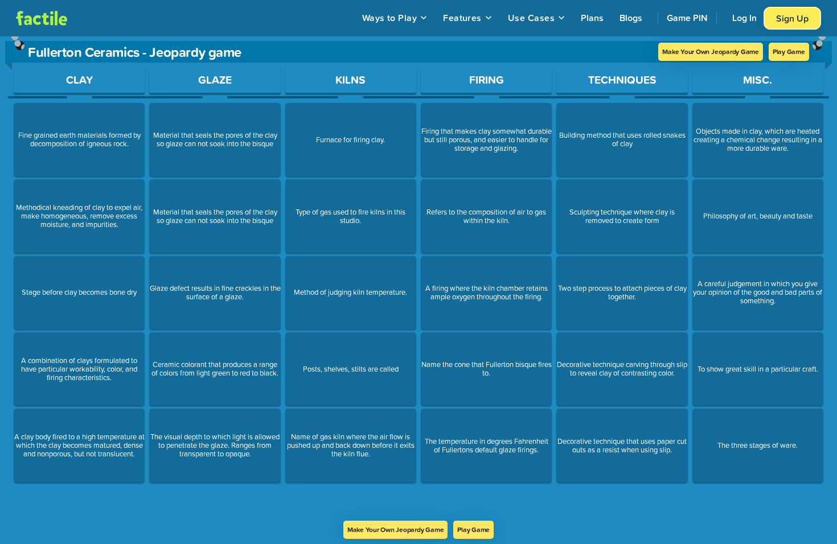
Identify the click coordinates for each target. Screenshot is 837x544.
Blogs (630, 17)
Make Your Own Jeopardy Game (710, 51)
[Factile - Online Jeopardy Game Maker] (41, 18)
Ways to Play (389, 17)
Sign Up (792, 18)
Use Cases (531, 17)
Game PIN (687, 17)
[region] (418, 278)
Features (462, 17)
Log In (744, 17)
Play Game (789, 51)
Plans (592, 17)
